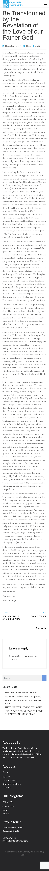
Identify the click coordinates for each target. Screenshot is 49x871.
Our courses (8, 806)
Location (7, 787)
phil (38, 46)
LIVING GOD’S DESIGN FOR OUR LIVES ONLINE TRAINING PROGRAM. (24, 713)
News (28, 46)
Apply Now (8, 802)
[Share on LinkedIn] (45, 628)
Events (6, 813)
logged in (25, 656)
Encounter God (38, 616)
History (6, 777)
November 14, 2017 (13, 46)
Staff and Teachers (12, 784)
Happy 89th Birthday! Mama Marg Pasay (23, 696)
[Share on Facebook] (36, 628)
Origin (5, 772)
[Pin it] (42, 628)
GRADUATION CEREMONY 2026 (21, 692)
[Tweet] (39, 628)
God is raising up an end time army (11, 617)
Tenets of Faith (10, 780)
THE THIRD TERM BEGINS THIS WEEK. (23, 707)
